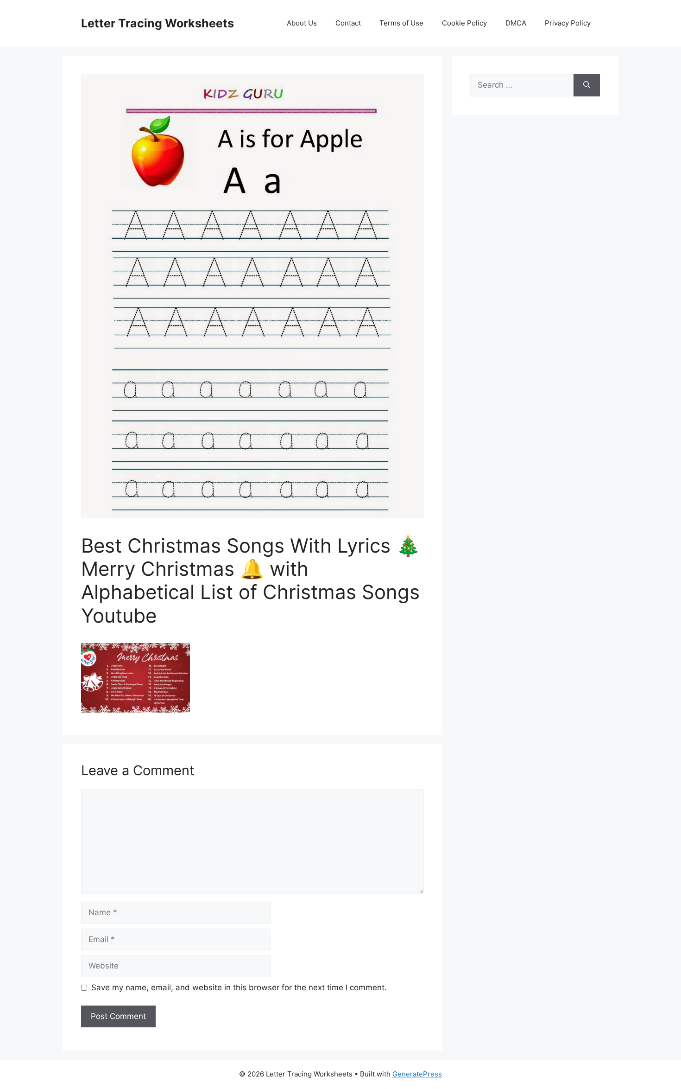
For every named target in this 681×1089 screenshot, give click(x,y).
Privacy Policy (568, 23)
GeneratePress (417, 1074)
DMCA (515, 23)
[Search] (587, 85)
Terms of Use (401, 23)
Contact (348, 23)
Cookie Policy (464, 23)
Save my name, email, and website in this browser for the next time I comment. (239, 987)
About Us (302, 23)
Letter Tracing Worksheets (157, 23)
